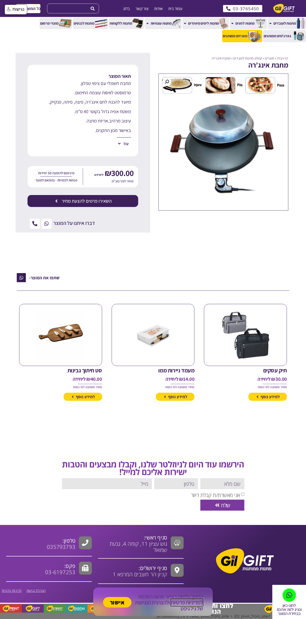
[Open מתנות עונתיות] (147, 23)
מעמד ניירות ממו (176, 370)
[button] (28, 9)
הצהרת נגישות (36, 590)
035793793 (61, 546)
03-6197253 (60, 569)
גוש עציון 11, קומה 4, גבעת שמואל (138, 543)
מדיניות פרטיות (12, 590)
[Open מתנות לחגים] (232, 23)
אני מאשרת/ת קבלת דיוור (215, 494)
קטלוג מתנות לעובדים (247, 58)
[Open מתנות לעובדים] (270, 23)
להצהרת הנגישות (152, 602)
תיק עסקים (275, 370)
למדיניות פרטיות (187, 602)
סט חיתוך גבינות (84, 370)
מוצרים (269, 58)
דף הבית (282, 58)
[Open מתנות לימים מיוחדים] (185, 23)
